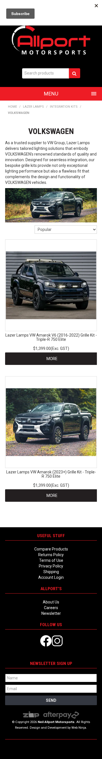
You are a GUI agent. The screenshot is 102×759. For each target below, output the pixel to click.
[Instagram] (57, 640)
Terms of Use (51, 560)
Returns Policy (51, 554)
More (52, 358)
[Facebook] (46, 640)
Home (12, 107)
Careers (51, 607)
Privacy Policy (51, 566)
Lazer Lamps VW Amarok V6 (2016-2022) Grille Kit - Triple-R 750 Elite (51, 337)
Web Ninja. (79, 728)
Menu (51, 94)
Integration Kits (64, 107)
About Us (51, 602)
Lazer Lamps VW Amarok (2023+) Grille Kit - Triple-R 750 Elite (51, 474)
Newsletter (51, 613)
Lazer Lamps (33, 107)
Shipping (51, 571)
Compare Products (51, 549)
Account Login (51, 577)
